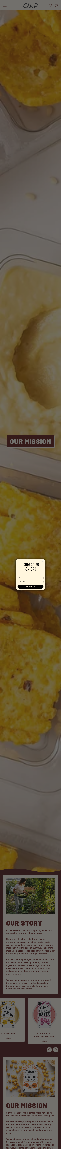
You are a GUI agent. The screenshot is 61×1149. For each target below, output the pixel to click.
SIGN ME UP (30, 586)
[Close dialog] (43, 561)
